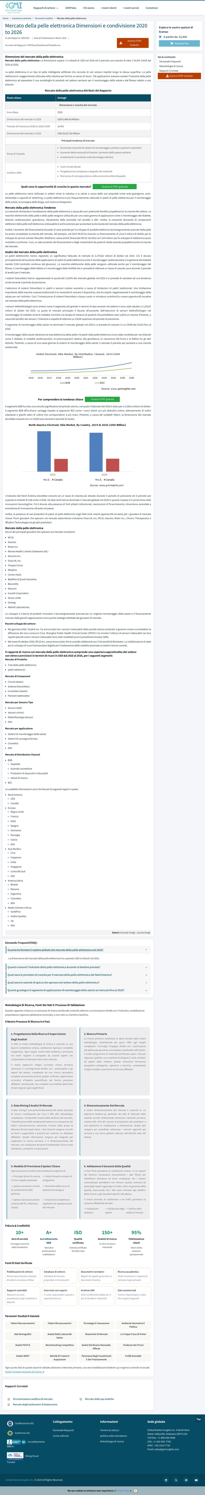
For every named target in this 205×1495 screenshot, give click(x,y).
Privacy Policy (122, 1490)
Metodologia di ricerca (171, 66)
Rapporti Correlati (168, 70)
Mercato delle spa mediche (99, 1399)
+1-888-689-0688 (166, 1437)
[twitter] (176, 1480)
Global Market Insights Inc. (20, 1480)
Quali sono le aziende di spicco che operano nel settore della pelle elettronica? (53, 982)
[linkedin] (166, 1480)
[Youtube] (196, 1480)
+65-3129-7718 (162, 1445)
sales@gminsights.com (166, 1449)
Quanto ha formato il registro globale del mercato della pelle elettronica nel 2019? (55, 950)
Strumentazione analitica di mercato (33, 1399)
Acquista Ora (182, 43)
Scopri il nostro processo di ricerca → (24, 1371)
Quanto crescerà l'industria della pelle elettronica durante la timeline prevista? (54, 967)
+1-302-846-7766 (162, 1441)
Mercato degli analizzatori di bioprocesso (35, 1404)
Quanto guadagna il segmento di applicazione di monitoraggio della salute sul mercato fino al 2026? (66, 990)
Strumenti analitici (44, 18)
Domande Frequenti (170, 61)
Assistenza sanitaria (21, 18)
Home (5, 18)
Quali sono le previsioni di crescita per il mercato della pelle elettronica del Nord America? (60, 975)
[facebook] (186, 1480)
